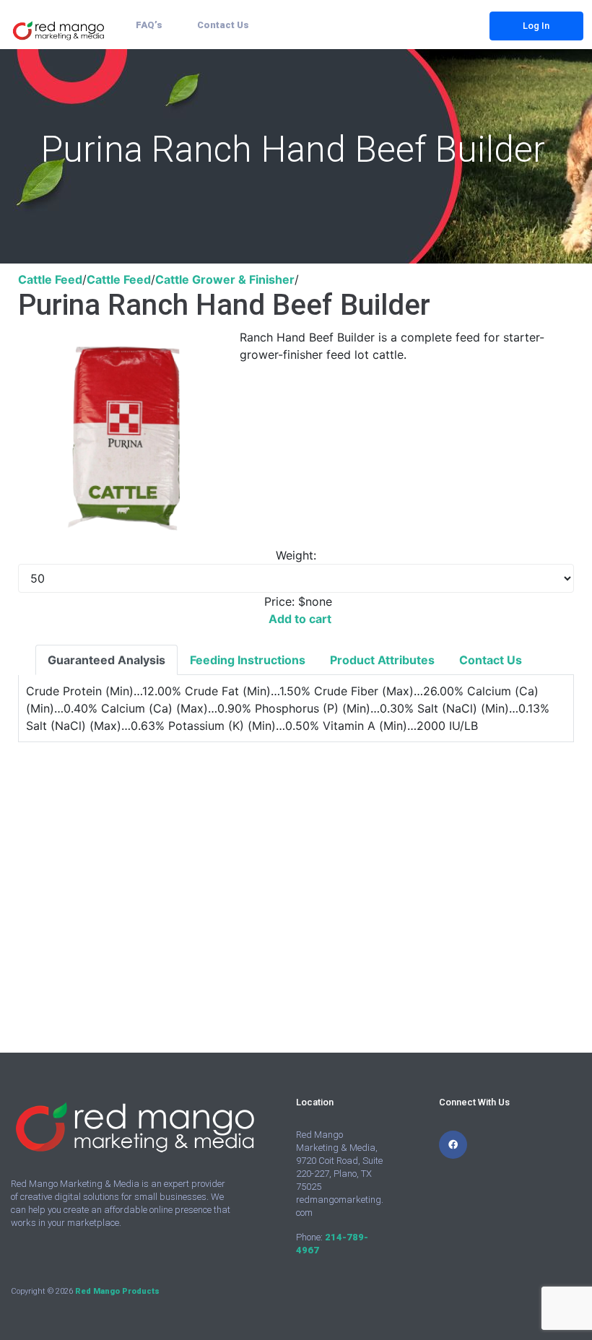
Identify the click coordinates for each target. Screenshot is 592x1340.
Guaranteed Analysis (106, 660)
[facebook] (453, 1145)
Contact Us (490, 660)
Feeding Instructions (247, 660)
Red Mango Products (117, 1291)
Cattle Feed (50, 279)
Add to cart (300, 619)
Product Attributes (382, 660)
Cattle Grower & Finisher (225, 279)
